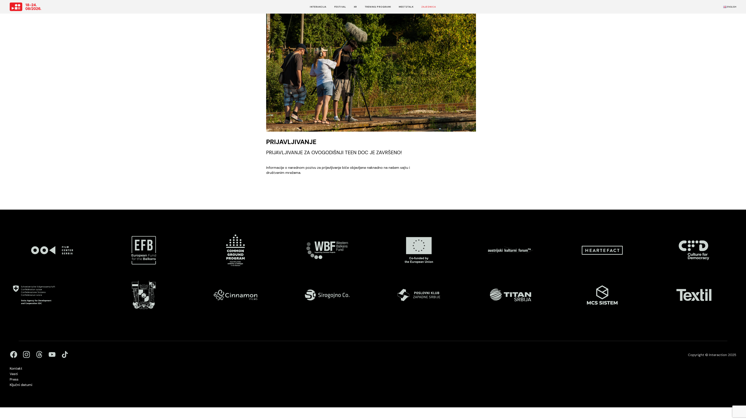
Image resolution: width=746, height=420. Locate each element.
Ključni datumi (21, 384)
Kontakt (16, 368)
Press (14, 379)
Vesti (14, 374)
